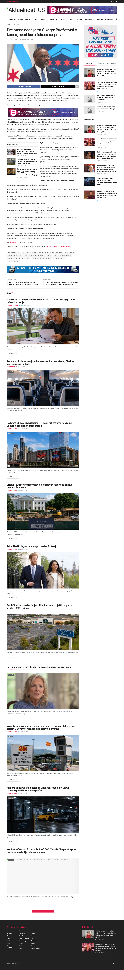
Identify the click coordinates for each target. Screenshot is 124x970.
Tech (71, 19)
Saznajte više (14, 353)
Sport (63, 19)
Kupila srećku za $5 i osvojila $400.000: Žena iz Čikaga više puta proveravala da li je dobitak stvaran (41, 851)
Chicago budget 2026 (14, 255)
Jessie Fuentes (60, 258)
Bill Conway (26, 252)
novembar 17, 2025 (12, 39)
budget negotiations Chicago (59, 252)
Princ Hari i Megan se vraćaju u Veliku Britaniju (32, 546)
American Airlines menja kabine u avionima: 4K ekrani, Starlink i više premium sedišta (41, 362)
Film (8, 938)
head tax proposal (38, 258)
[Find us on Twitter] (111, 1)
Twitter (62, 246)
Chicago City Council (44, 255)
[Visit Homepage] (26, 10)
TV (32, 938)
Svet (9, 554)
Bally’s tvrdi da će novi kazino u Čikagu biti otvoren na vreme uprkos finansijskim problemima (39, 424)
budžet (72, 252)
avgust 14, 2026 (22, 177)
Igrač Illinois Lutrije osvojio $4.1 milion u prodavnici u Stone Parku (106, 98)
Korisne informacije (84, 19)
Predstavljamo (24, 19)
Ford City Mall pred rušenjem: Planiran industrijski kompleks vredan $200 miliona (27, 161)
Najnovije (12, 19)
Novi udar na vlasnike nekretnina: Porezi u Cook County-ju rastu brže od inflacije (27, 151)
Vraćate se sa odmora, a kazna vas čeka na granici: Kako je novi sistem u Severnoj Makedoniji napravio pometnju (41, 727)
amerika (9, 933)
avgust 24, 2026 (22, 155)
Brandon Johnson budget (40, 252)
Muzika (21, 936)
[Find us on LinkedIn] (116, 1)
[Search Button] (116, 19)
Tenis (33, 933)
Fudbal (9, 941)
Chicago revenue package (16, 258)
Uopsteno (34, 941)
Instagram (49, 246)
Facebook (56, 246)
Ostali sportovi (24, 938)
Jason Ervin (49, 258)
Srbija (10, 736)
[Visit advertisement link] (82, 10)
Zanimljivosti (35, 948)
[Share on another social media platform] (77, 86)
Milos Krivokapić (13, 305)
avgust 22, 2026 (23, 793)
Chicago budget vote (29, 255)
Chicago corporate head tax (62, 255)
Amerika (19, 24)
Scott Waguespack (13, 261)
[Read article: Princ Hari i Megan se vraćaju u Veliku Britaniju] (43, 570)
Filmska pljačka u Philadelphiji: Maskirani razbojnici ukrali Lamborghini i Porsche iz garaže (38, 789)
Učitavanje (43, 911)
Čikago (28, 258)
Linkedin (69, 246)
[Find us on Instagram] (114, 1)
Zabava (43, 19)
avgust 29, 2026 (102, 160)
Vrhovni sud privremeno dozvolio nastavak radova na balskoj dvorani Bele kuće (39, 486)
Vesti (35, 19)
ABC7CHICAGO (13, 242)
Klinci (8, 943)
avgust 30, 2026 (102, 134)
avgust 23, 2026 (22, 165)
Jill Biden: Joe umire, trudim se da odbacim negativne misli (39, 667)
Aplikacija (109, 19)
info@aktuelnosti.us (12, 1)
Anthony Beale (15, 252)
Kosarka (22, 931)
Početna (9, 24)
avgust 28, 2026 (102, 187)
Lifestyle (53, 19)
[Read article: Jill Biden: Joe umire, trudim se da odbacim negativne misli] (43, 691)
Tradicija (99, 19)
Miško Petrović (12, 367)
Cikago (27, 39)
